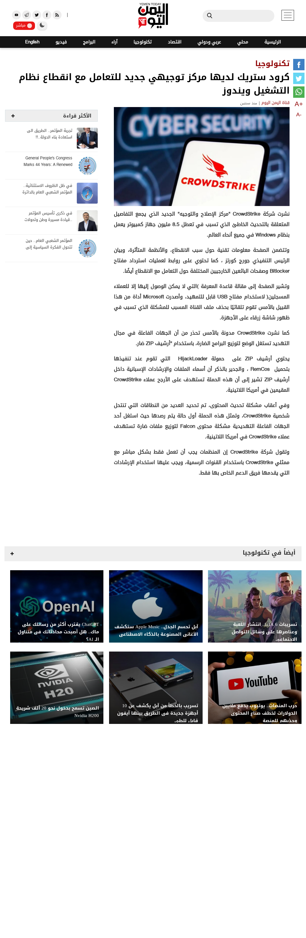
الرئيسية (272, 42)
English (32, 42)
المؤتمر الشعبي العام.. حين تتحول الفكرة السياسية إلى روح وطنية (49, 247)
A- (299, 115)
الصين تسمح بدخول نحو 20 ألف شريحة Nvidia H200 (57, 711)
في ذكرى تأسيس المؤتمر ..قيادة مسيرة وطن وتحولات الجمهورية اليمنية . (48, 219)
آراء (114, 42)
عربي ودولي (209, 42)
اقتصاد (174, 42)
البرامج (89, 42)
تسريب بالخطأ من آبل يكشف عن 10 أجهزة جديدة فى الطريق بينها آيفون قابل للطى (157, 713)
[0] (299, 66)
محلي (242, 42)
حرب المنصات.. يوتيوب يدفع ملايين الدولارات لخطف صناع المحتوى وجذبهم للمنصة (259, 713)
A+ (299, 104)
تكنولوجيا (143, 42)
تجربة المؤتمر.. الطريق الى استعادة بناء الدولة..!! (49, 134)
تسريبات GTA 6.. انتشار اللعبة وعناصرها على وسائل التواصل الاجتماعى (264, 632)
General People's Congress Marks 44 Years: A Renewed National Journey (48, 164)
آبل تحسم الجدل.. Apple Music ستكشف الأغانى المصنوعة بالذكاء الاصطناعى (156, 630)
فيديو (61, 42)
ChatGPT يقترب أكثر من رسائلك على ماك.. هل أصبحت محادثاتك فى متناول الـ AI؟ (58, 632)
